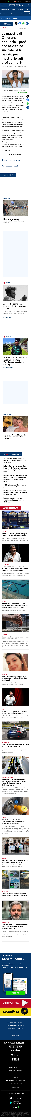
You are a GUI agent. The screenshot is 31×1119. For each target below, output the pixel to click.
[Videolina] (15, 1003)
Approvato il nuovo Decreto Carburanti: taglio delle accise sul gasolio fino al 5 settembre (13, 821)
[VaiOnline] (15, 1055)
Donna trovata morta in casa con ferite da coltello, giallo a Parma (15, 745)
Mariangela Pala (7, 317)
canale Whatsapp (23, 92)
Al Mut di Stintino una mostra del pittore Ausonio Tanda (14, 306)
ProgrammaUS (5, 9)
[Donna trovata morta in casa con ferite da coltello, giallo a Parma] (15, 730)
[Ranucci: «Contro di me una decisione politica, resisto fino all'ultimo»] (15, 697)
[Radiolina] (15, 1011)
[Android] (15, 1103)
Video (13, 9)
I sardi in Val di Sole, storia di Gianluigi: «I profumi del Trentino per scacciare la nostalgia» (15, 361)
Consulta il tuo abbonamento (16, 1022)
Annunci (15, 1032)
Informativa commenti (15, 1083)
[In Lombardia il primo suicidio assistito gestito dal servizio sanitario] (15, 846)
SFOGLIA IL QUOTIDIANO (9, 18)
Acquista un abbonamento (15, 1025)
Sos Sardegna (15, 14)
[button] (16, 23)
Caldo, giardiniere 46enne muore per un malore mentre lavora (14, 486)
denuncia (9, 166)
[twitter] (3, 1)
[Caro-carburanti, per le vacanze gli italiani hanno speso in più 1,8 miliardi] (15, 879)
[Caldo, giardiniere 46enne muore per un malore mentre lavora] (15, 623)
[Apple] (15, 1098)
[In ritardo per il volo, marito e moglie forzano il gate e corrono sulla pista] (15, 520)
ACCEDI (27, 1)
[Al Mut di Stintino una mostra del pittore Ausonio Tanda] (15, 293)
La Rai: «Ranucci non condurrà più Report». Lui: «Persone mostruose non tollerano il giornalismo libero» (15, 469)
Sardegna (20, 9)
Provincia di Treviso (15, 160)
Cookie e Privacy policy (15, 1067)
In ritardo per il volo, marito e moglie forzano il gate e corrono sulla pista (14, 460)
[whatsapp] (8, 1)
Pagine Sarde (15, 1035)
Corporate (15, 1087)
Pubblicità (15, 1074)
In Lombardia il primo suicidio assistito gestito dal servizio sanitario (15, 861)
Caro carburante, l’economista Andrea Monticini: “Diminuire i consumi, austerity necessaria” (15, 926)
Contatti (15, 1077)
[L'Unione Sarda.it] (15, 5)
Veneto (6, 160)
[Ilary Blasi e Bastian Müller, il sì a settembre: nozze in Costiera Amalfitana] (15, 424)
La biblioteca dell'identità (15, 1028)
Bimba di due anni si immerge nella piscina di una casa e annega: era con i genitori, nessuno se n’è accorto (15, 478)
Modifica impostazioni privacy (15, 1080)
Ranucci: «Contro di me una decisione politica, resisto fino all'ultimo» (13, 500)
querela (16, 166)
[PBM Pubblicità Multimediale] (15, 1059)
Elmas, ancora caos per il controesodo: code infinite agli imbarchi (14, 221)
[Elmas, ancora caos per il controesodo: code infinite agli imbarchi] (15, 208)
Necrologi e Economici (15, 1070)
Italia (27, 9)
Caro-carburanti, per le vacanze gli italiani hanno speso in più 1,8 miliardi (14, 894)
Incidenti (23, 14)
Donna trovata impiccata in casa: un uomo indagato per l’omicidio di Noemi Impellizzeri (15, 492)
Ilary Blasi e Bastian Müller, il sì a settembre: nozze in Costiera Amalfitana (14, 437)
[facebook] (5, 1)
